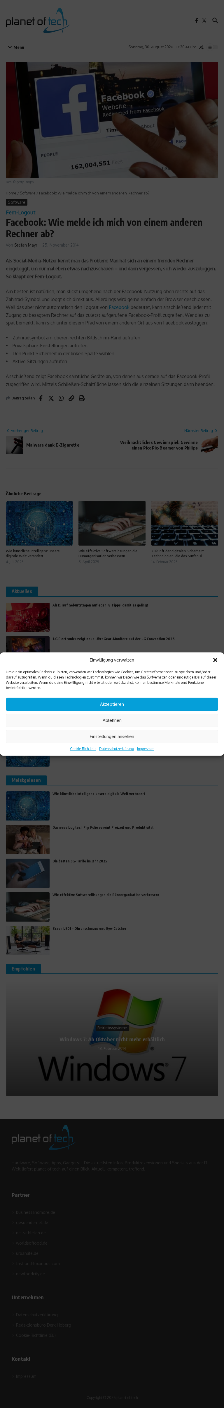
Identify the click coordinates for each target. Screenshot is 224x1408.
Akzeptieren (112, 704)
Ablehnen (112, 720)
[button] (215, 660)
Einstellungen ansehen (112, 736)
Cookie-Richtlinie (83, 748)
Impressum (145, 748)
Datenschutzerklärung (116, 748)
